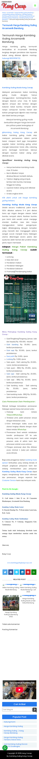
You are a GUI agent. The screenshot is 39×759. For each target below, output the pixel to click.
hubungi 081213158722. (11, 58)
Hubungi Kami (9, 722)
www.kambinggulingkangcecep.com (19, 563)
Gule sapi (10, 350)
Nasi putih (10, 356)
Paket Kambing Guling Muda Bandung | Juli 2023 (28, 590)
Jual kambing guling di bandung (11, 14)
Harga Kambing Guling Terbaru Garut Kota (13, 738)
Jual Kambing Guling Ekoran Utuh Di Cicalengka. (15, 745)
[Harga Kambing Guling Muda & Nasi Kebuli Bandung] (28, 596)
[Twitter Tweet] (5, 572)
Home (4, 12)
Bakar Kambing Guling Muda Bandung (11, 589)
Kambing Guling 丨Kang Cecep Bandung (14, 732)
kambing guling (27, 14)
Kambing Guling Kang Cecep (20, 756)
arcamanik (10, 12)
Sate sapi (10, 374)
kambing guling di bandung (10, 18)
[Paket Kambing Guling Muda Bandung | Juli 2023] (28, 585)
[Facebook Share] (11, 572)
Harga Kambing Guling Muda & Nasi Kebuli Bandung (28, 601)
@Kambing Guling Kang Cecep (17, 132)
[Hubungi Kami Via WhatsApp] (5, 748)
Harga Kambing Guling (13, 726)
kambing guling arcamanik (10, 16)
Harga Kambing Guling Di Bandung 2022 (11, 614)
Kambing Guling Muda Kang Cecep (17, 87)
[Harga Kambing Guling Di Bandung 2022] (11, 603)
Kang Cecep (27, 753)
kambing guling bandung (26, 16)
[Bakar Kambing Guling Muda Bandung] (11, 585)
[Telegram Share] (16, 572)
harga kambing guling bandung (24, 12)
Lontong (9, 359)
